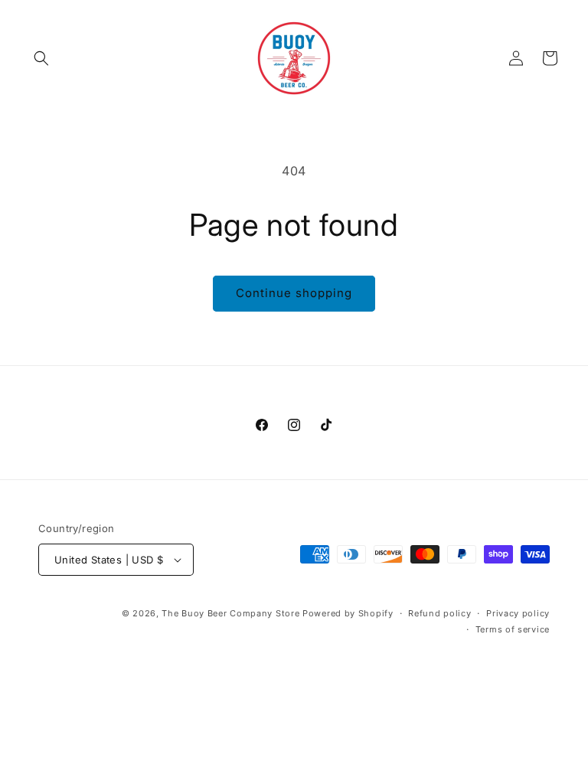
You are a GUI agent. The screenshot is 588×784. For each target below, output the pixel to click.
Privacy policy (518, 613)
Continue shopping (294, 293)
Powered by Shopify (348, 613)
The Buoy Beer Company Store (230, 613)
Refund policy (439, 613)
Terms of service (512, 629)
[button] (41, 58)
